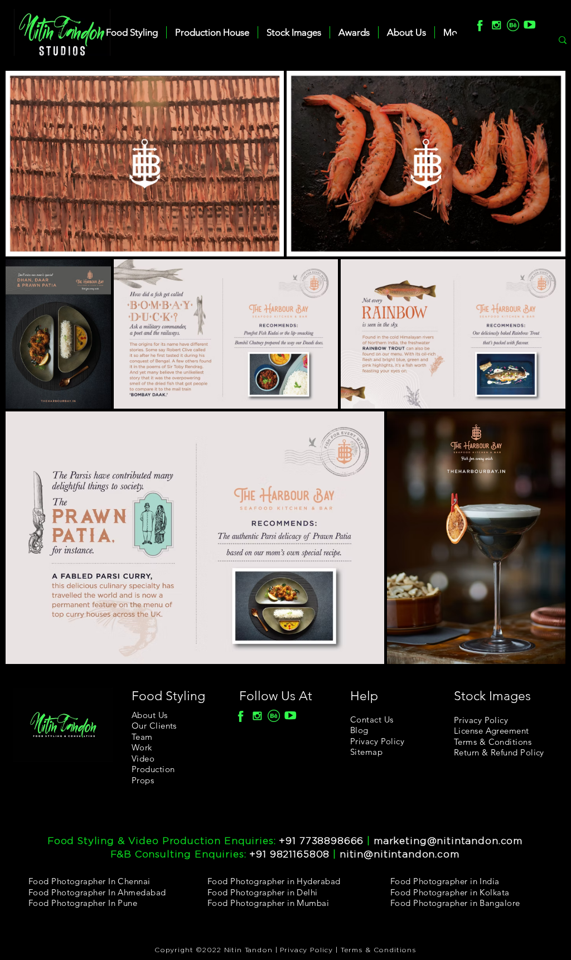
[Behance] (513, 25)
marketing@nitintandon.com (448, 841)
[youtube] (530, 25)
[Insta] (496, 25)
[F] (479, 25)
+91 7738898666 (321, 841)
